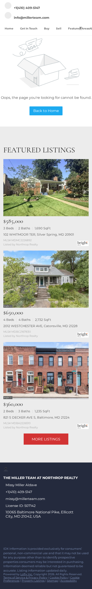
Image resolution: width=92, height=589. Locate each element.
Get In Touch (28, 28)
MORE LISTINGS (46, 439)
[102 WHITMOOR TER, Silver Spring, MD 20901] (46, 187)
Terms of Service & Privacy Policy (25, 577)
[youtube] (50, 533)
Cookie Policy (59, 577)
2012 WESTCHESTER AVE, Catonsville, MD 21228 (40, 326)
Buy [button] (46, 28)
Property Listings (33, 580)
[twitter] (23, 533)
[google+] (59, 533)
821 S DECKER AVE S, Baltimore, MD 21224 (36, 417)
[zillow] (32, 533)
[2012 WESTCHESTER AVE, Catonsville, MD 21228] (46, 279)
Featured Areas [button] (78, 28)
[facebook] (5, 533)
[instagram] (41, 533)
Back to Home (46, 111)
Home (9, 28)
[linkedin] (14, 533)
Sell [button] (58, 28)
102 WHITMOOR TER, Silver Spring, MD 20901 (38, 234)
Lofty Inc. (26, 574)
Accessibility (68, 580)
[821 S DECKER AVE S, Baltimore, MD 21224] (46, 370)
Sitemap (52, 580)
